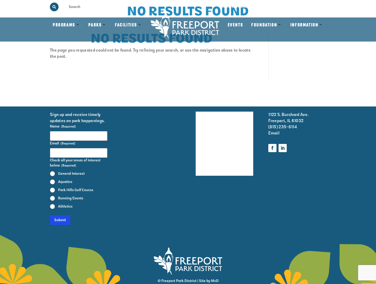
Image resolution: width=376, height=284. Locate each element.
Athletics (65, 206)
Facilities (128, 30)
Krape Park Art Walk (239, 135)
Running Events (70, 198)
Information (304, 25)
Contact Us (317, 6)
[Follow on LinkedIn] (283, 148)
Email (273, 133)
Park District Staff (203, 149)
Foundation (264, 25)
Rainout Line (294, 6)
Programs (64, 25)
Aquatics (65, 182)
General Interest (71, 173)
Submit (60, 220)
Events (235, 25)
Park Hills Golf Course (75, 190)
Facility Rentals (203, 118)
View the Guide (268, 6)
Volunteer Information (240, 118)
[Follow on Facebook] (272, 148)
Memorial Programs (236, 6)
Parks (95, 25)
